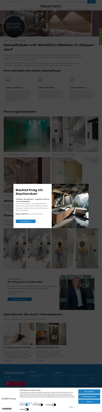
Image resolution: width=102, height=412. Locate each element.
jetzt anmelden (25, 221)
